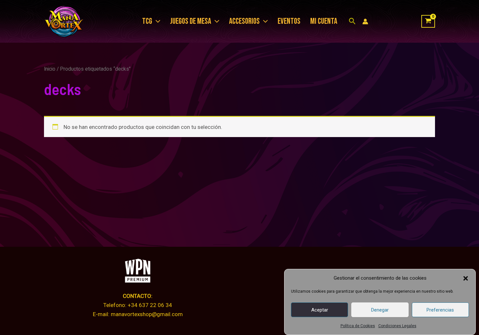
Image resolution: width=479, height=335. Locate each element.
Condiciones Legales (397, 326)
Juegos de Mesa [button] (190, 21)
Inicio (49, 69)
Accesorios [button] (244, 21)
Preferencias (440, 310)
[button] (465, 278)
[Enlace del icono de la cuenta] (365, 21)
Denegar (380, 310)
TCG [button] (147, 21)
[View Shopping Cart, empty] (428, 21)
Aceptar (319, 310)
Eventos (289, 21)
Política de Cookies (358, 326)
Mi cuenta (323, 21)
